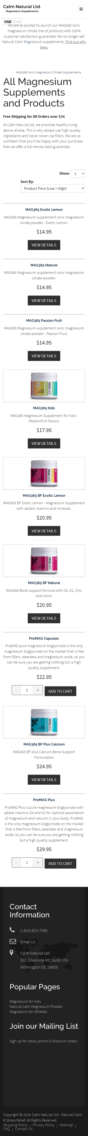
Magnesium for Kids (25, 1001)
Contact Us (23, 1128)
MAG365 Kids (44, 408)
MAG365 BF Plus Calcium (44, 744)
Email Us (27, 941)
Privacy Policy (43, 1124)
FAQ (7, 1128)
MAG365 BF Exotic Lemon (44, 496)
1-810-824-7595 (34, 930)
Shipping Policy (15, 1124)
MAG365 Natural (44, 265)
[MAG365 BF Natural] (44, 547)
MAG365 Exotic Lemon (44, 210)
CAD (18, 21)
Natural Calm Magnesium (22, 41)
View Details (44, 244)
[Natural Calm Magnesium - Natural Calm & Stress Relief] (22, 9)
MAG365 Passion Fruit (44, 321)
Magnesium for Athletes (28, 1011)
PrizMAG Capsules (44, 638)
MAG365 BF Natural (44, 583)
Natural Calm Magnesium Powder (36, 1006)
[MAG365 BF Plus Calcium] (44, 708)
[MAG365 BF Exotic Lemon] (44, 460)
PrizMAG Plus (44, 800)
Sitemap (66, 1124)
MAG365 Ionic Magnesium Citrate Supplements (48, 72)
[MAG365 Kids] (44, 372)
